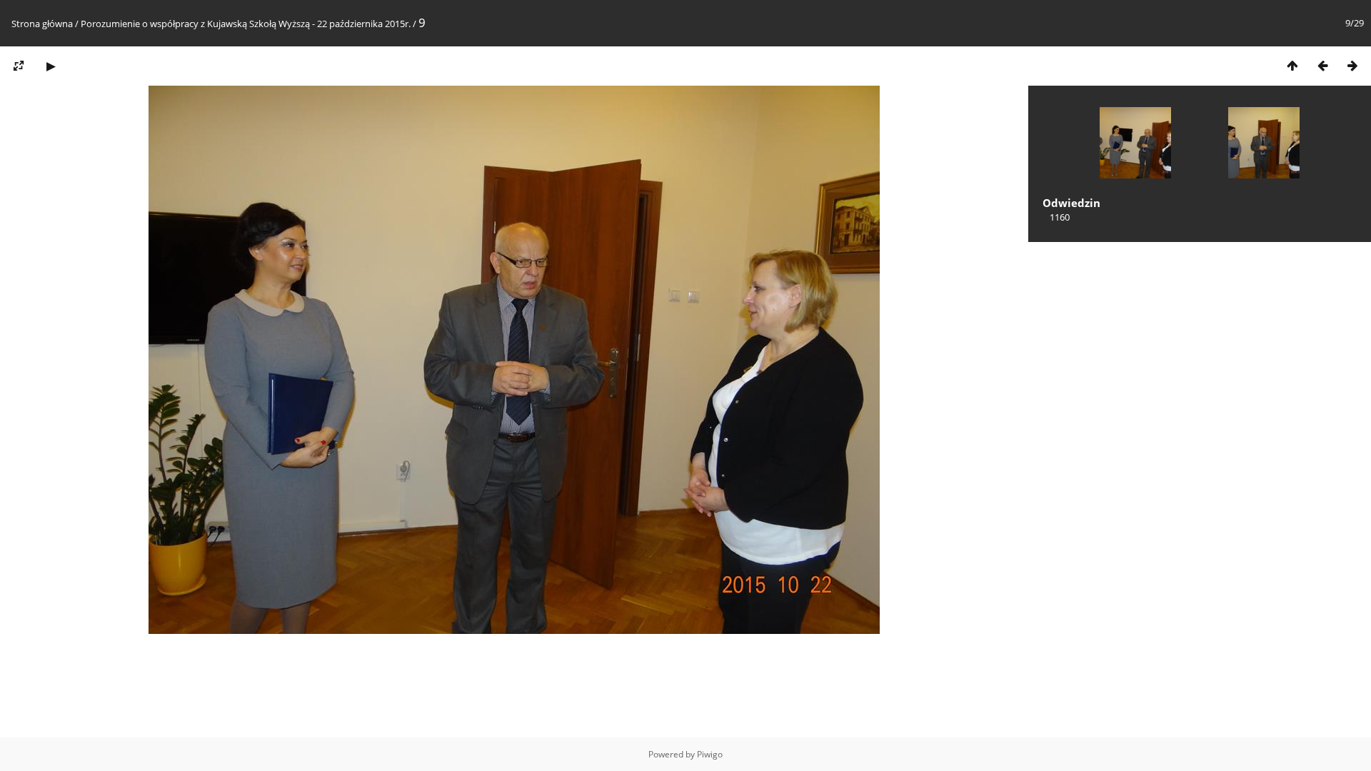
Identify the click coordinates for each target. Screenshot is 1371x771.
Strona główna (42, 23)
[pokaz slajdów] (51, 65)
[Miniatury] (1292, 65)
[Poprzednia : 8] (1322, 65)
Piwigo (710, 754)
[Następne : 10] (1352, 65)
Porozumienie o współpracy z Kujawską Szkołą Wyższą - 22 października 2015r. (246, 23)
